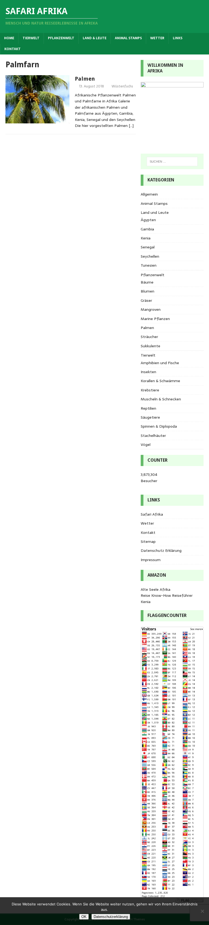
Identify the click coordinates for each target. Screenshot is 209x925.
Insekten (148, 372)
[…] (131, 126)
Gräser (146, 300)
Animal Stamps (128, 38)
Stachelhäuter (153, 436)
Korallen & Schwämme (160, 381)
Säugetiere (150, 417)
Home (9, 38)
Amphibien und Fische (160, 363)
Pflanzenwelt (61, 38)
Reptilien (148, 408)
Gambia (147, 229)
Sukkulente (150, 346)
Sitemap (148, 541)
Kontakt (12, 49)
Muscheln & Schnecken (161, 399)
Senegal (148, 247)
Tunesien (148, 265)
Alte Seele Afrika (155, 589)
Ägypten (148, 220)
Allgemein (149, 194)
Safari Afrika (152, 514)
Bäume (147, 282)
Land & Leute (94, 38)
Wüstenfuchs (122, 86)
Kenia (145, 238)
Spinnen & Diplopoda (159, 426)
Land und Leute (155, 212)
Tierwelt (31, 38)
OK (84, 917)
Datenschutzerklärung (111, 917)
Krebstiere (150, 390)
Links (177, 38)
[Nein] (202, 911)
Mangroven (151, 309)
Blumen (147, 291)
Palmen (85, 78)
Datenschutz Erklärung (161, 550)
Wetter (157, 38)
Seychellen (150, 256)
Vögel (145, 445)
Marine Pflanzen (155, 319)
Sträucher (149, 337)
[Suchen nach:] (172, 161)
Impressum (151, 560)
